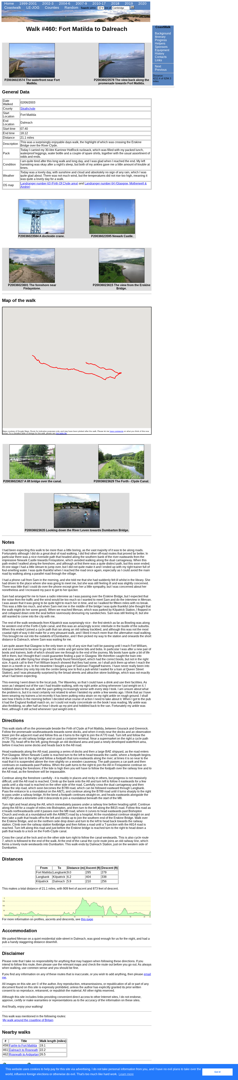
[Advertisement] (163, 144)
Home (8, 3)
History (159, 53)
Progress (160, 40)
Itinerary (159, 36)
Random (71, 7)
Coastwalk (12, 7)
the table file (61, 433)
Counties (51, 7)
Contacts (160, 56)
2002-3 (47, 3)
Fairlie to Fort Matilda (23, 1045)
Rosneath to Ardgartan (24, 1054)
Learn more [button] (126, 1074)
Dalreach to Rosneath (23, 1050)
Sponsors (161, 46)
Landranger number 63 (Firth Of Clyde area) (49, 183)
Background (162, 33)
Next (157, 66)
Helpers (159, 43)
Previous (160, 69)
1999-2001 (27, 3)
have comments (116, 431)
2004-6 (64, 3)
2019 (128, 3)
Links (158, 60)
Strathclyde (27, 108)
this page (87, 919)
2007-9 (81, 3)
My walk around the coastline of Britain (28, 1020)
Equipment (161, 50)
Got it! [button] (217, 1072)
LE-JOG (32, 7)
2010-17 (98, 3)
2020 (142, 3)
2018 (114, 3)
